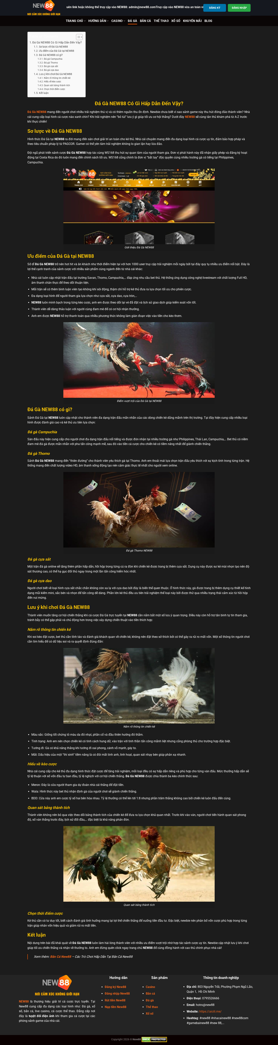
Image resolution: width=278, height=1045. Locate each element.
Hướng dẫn (97, 21)
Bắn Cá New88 (60, 956)
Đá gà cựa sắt (51, 66)
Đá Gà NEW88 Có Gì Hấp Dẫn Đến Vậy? (57, 42)
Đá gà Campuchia (53, 59)
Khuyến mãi (192, 21)
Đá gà (150, 1000)
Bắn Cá (145, 21)
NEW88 (190, 117)
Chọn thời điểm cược (54, 89)
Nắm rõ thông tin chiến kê (57, 78)
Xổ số (149, 1013)
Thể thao (152, 1007)
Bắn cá (150, 993)
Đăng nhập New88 (117, 993)
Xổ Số (175, 21)
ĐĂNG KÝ (214, 7)
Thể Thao (161, 21)
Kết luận (44, 92)
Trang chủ (74, 21)
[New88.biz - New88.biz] (44, 8)
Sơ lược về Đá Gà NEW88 (53, 46)
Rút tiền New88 (115, 1000)
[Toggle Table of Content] (77, 37)
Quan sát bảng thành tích (57, 85)
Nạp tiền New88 (115, 1007)
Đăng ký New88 (115, 987)
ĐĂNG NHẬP (239, 7)
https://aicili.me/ (210, 1011)
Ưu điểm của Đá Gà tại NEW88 (56, 50)
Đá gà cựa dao (51, 70)
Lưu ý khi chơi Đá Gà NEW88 (55, 74)
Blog (208, 21)
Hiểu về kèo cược (52, 81)
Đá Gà (132, 21)
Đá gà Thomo (51, 62)
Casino (117, 21)
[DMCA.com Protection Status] (154, 1039)
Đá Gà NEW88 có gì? (51, 54)
